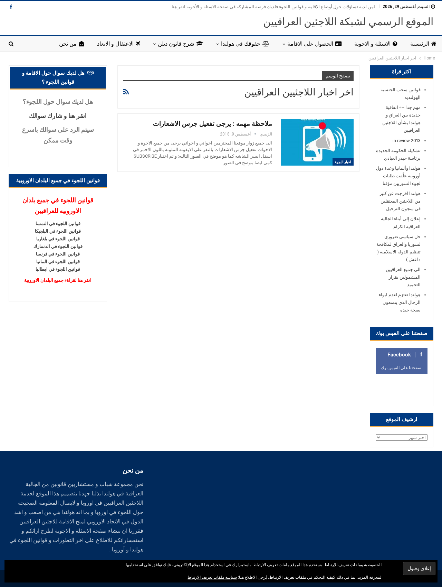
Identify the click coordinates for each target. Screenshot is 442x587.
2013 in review (407, 140)
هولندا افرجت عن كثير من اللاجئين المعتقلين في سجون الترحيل (400, 201)
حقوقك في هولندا (240, 43)
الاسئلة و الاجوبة (372, 43)
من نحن (68, 43)
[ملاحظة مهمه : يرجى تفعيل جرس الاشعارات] (317, 142)
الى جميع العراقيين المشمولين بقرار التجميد (403, 277)
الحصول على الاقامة (310, 43)
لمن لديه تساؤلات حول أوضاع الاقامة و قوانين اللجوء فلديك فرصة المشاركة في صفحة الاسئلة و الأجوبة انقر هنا (273, 6)
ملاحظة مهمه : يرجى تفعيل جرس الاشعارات (212, 124)
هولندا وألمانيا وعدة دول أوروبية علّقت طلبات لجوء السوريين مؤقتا (398, 176)
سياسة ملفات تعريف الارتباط (212, 577)
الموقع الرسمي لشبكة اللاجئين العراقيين (348, 22)
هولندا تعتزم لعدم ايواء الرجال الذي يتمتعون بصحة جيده (400, 302)
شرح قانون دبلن (176, 43)
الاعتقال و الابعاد (115, 43)
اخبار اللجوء (343, 162)
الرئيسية (419, 43)
